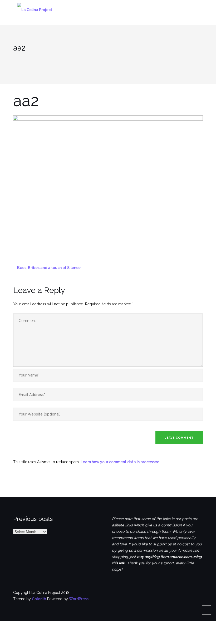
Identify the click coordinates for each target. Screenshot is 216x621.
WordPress (79, 599)
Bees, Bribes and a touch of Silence (49, 268)
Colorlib (39, 599)
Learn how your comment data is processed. (120, 462)
